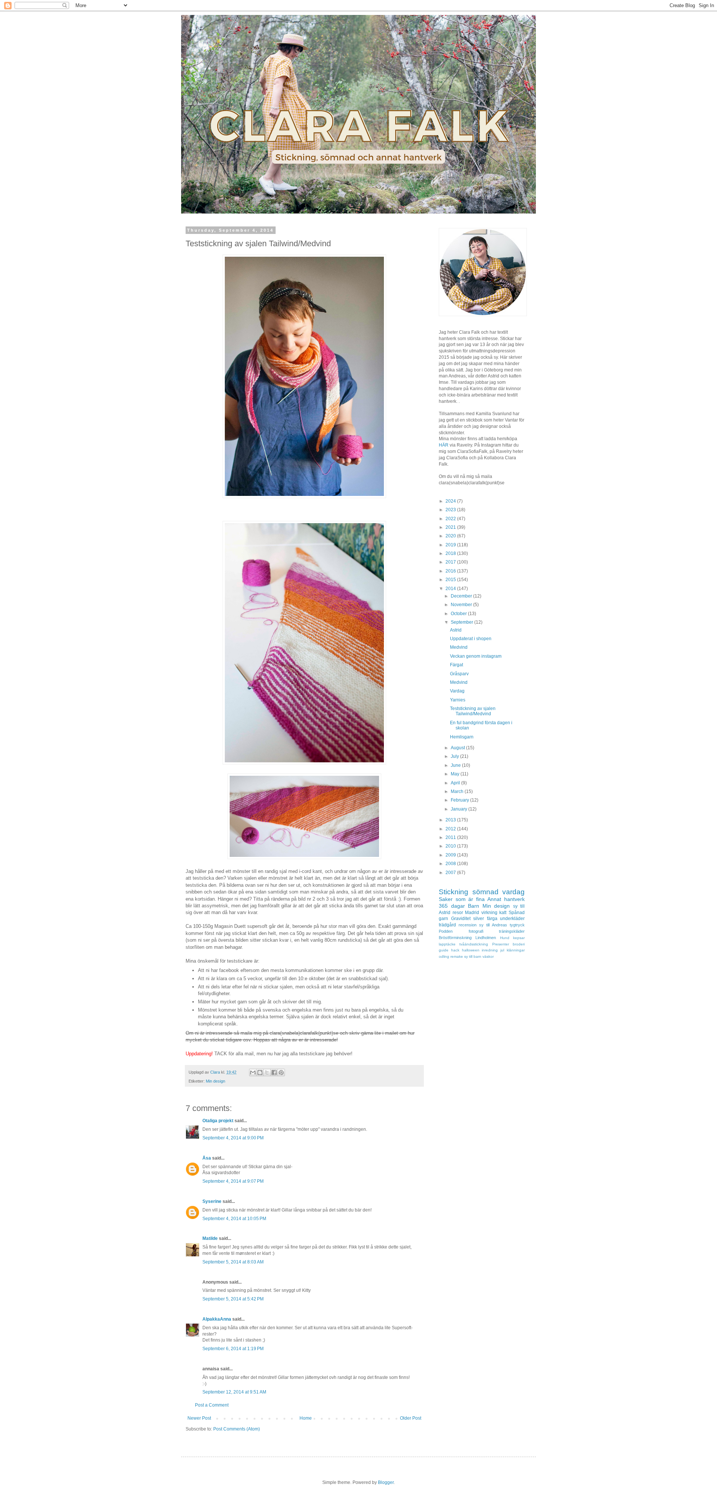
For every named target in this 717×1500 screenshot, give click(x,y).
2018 (451, 553)
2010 (451, 846)
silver (478, 918)
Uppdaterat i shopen (470, 638)
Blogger (386, 1482)
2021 (451, 527)
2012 (451, 828)
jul (502, 950)
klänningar (516, 950)
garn (443, 918)
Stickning (453, 892)
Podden (446, 931)
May (455, 774)
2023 (451, 509)
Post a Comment (212, 1405)
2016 (451, 571)
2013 (451, 819)
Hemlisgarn (462, 737)
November (462, 604)
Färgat (456, 664)
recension (468, 925)
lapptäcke (447, 944)
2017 (451, 562)
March (458, 791)
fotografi (476, 931)
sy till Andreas (493, 925)
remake (456, 956)
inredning (490, 950)
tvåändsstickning (473, 944)
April (456, 783)
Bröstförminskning (455, 937)
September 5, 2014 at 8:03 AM (233, 1262)
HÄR (443, 445)
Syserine (211, 1201)
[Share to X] (267, 1072)
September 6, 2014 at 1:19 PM (233, 1348)
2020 (451, 535)
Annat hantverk (506, 899)
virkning (489, 912)
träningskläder (512, 931)
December (462, 596)
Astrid (456, 630)
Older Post (410, 1418)
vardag (513, 892)
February (460, 800)
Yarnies (457, 700)
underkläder (512, 918)
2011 (451, 837)
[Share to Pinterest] (281, 1072)
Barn (473, 906)
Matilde (210, 1238)
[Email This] (253, 1072)
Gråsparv (459, 673)
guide (443, 950)
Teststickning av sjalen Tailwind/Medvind (473, 711)
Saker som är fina (462, 899)
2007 (451, 872)
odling (444, 956)
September (462, 622)
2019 (451, 544)
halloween (470, 950)
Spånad (517, 912)
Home (305, 1418)
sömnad (485, 892)
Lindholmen (485, 937)
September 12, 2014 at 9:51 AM (234, 1392)
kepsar (519, 938)
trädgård (447, 925)
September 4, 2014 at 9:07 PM (233, 1181)
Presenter (500, 944)
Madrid (472, 912)
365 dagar (452, 906)
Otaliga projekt (217, 1120)
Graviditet (461, 918)
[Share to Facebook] (274, 1072)
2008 (451, 863)
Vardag (457, 691)
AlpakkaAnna (216, 1319)
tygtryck (517, 925)
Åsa (206, 1158)
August (458, 747)
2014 (451, 588)
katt (502, 912)
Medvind (459, 647)
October (459, 613)
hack (455, 950)
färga (492, 918)
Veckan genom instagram (476, 656)
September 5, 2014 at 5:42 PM (233, 1299)
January (459, 809)
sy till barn (472, 956)
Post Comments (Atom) (236, 1429)
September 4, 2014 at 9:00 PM (233, 1138)
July (455, 756)
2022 (451, 518)
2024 (451, 501)
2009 (451, 855)
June (456, 765)
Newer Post (199, 1418)
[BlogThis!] (260, 1072)
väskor (488, 956)
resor (458, 912)
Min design (215, 1081)
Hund (504, 938)
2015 (451, 579)
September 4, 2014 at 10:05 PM (234, 1218)
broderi (519, 944)
